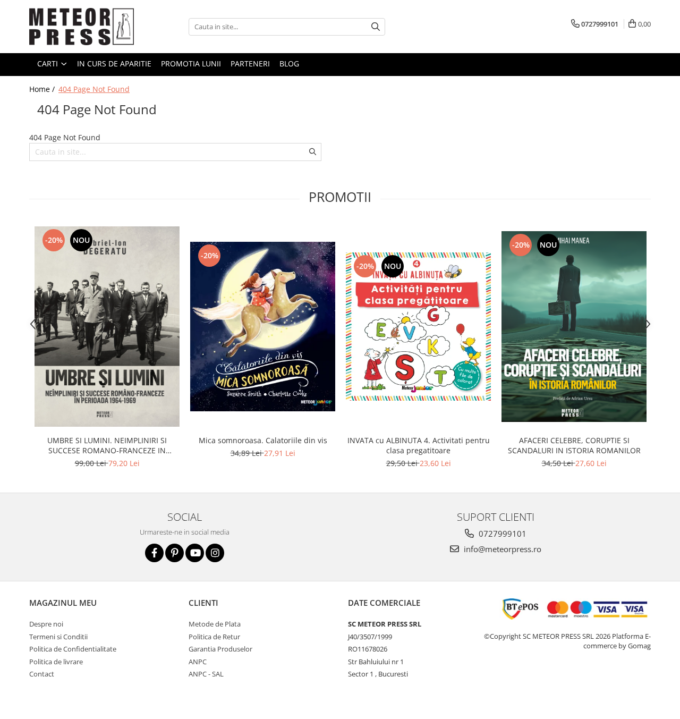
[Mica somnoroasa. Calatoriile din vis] (262, 326)
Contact (41, 674)
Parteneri (250, 63)
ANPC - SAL (206, 674)
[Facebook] (154, 553)
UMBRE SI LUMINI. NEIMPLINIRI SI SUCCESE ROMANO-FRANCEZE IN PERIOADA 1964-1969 (107, 445)
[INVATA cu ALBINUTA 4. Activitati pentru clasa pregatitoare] (418, 326)
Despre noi (46, 624)
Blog (289, 63)
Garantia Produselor (220, 649)
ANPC (198, 661)
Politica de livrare (56, 661)
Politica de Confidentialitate (72, 649)
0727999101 (501, 533)
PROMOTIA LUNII (191, 63)
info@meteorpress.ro (501, 549)
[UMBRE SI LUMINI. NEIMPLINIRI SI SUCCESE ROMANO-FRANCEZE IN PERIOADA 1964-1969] (107, 326)
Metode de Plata (215, 624)
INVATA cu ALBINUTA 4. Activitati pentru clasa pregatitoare (418, 445)
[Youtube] (194, 553)
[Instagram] (215, 553)
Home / (43, 89)
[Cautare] (375, 27)
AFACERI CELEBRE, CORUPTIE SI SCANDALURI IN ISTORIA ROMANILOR (574, 445)
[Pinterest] (174, 553)
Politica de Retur (214, 636)
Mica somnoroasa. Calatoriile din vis (263, 440)
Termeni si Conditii (58, 636)
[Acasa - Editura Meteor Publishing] (82, 26)
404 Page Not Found (94, 89)
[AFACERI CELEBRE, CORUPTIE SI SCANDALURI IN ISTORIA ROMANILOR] (574, 326)
